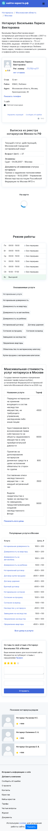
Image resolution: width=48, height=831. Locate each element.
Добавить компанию (11, 777)
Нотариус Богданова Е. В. (27, 747)
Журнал (5, 813)
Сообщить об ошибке (34, 115)
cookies (22, 823)
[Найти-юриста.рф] (15, 3)
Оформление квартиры (13, 343)
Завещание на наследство (14, 337)
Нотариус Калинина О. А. (27, 732)
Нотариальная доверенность (16, 300)
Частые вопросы (9, 808)
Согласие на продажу (12, 331)
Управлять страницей (15, 115)
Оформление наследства (15, 619)
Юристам (6, 795)
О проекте (6, 786)
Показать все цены (14, 521)
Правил (19, 658)
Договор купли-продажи (14, 576)
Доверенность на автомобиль (16, 312)
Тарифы (5, 804)
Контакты (6, 790)
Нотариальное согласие (14, 592)
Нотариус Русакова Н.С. (27, 718)
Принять (31, 827)
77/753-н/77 (33, 68)
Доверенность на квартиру (15, 306)
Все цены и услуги (24, 630)
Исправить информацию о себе (16, 772)
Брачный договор (11, 586)
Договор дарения (35, 325)
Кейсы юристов (8, 799)
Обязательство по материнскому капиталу (21, 349)
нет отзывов (19, 73)
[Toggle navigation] (43, 4)
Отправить (24, 691)
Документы (7, 817)
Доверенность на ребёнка (14, 319)
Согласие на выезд (34, 331)
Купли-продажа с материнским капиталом (21, 355)
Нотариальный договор (13, 325)
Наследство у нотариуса (15, 608)
